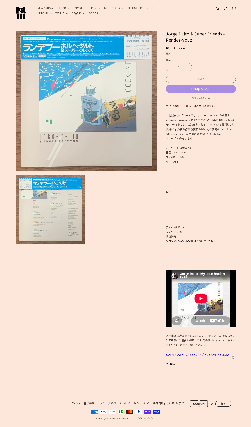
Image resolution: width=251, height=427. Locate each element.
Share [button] (173, 364)
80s (168, 354)
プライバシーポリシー (145, 418)
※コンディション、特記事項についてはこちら (191, 241)
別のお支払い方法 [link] (201, 98)
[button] (64, 8)
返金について (141, 403)
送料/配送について (119, 403)
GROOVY (178, 354)
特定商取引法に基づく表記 (168, 403)
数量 (168, 60)
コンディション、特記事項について (86, 403)
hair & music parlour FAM (118, 419)
